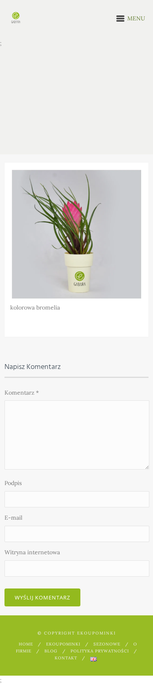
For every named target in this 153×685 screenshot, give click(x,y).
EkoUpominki (63, 644)
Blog (51, 651)
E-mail (13, 517)
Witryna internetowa (32, 552)
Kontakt (66, 658)
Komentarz (21, 392)
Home (26, 644)
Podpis (13, 483)
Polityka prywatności (100, 651)
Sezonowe (106, 644)
